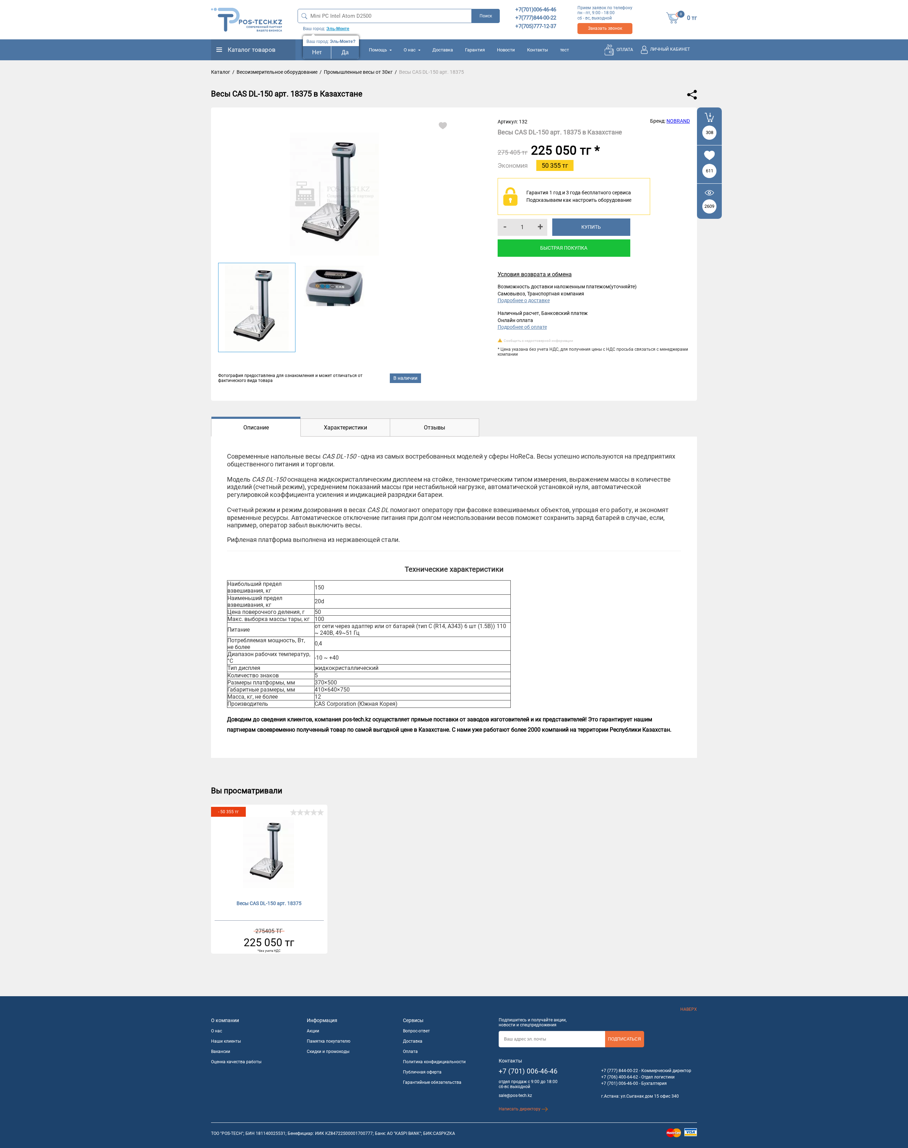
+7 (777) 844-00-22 (619, 1070)
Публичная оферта (422, 1072)
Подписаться (624, 1039)
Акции (313, 1030)
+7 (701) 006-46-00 (619, 1083)
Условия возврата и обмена (535, 274)
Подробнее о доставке (524, 300)
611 (709, 170)
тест (564, 49)
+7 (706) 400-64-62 (619, 1077)
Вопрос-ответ (416, 1030)
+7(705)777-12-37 (535, 26)
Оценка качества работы (236, 1061)
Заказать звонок (605, 28)
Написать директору (520, 1109)
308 (709, 132)
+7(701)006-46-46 (535, 9)
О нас (410, 49)
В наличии (405, 378)
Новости (506, 49)
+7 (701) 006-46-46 (528, 1071)
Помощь (378, 49)
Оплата (410, 1051)
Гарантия (475, 49)
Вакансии (220, 1051)
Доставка (442, 49)
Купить (591, 227)
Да (345, 52)
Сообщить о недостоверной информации (538, 341)
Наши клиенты (226, 1041)
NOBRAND (678, 121)
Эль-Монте (337, 28)
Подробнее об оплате (522, 327)
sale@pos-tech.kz (515, 1095)
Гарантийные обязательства (432, 1082)
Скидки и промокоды (328, 1051)
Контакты (537, 49)
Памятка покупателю (328, 1041)
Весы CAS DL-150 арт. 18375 (269, 903)
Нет (317, 52)
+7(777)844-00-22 (535, 18)
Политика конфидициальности (434, 1061)
